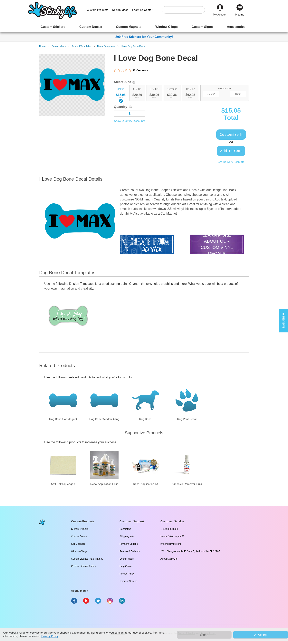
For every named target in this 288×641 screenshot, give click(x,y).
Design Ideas (59, 46)
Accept (262, 634)
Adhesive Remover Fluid (187, 483)
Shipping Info (127, 536)
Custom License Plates (83, 566)
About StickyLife (169, 558)
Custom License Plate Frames (87, 558)
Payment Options (129, 544)
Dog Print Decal (187, 419)
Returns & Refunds (130, 551)
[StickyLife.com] (52, 18)
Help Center (126, 566)
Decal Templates (106, 46)
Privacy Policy (127, 573)
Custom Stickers (79, 529)
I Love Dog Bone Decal (133, 46)
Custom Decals (79, 536)
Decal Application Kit (145, 483)
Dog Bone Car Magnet (63, 419)
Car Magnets (78, 544)
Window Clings (79, 551)
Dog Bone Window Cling (104, 419)
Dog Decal (145, 419)
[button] (283, 320)
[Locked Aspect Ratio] (224, 93)
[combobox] (185, 10)
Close (204, 634)
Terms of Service (128, 581)
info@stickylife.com (170, 544)
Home (42, 46)
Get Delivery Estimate (231, 161)
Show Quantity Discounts (129, 120)
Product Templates (81, 46)
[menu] (144, 26)
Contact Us (125, 529)
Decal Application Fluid (104, 483)
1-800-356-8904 (169, 529)
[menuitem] (53, 26)
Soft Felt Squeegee (63, 483)
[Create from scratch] (147, 245)
